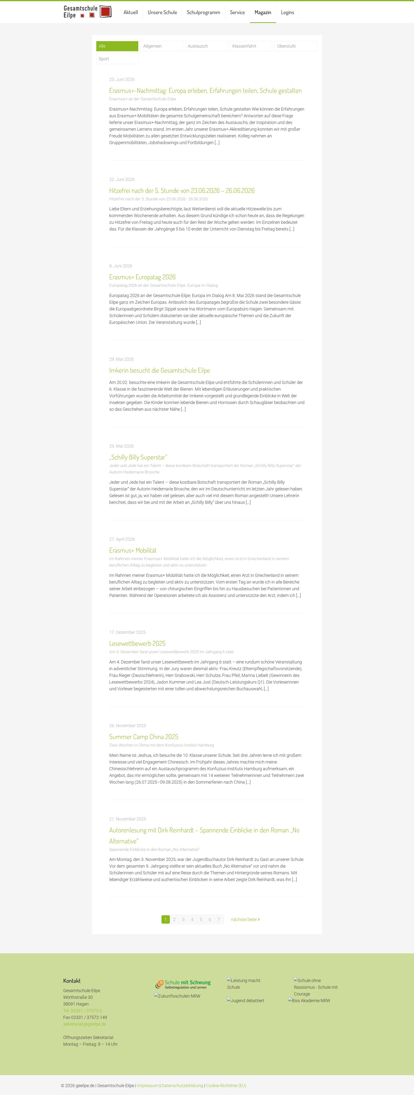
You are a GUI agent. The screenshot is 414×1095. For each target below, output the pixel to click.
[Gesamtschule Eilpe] (88, 12)
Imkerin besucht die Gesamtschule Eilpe (159, 370)
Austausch (198, 46)
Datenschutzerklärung (182, 1085)
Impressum (148, 1085)
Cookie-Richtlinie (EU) (226, 1085)
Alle (102, 46)
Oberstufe (286, 46)
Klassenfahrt (244, 46)
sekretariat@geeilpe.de (84, 1024)
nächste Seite (244, 919)
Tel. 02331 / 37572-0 (82, 1010)
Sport (104, 58)
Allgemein (152, 46)
